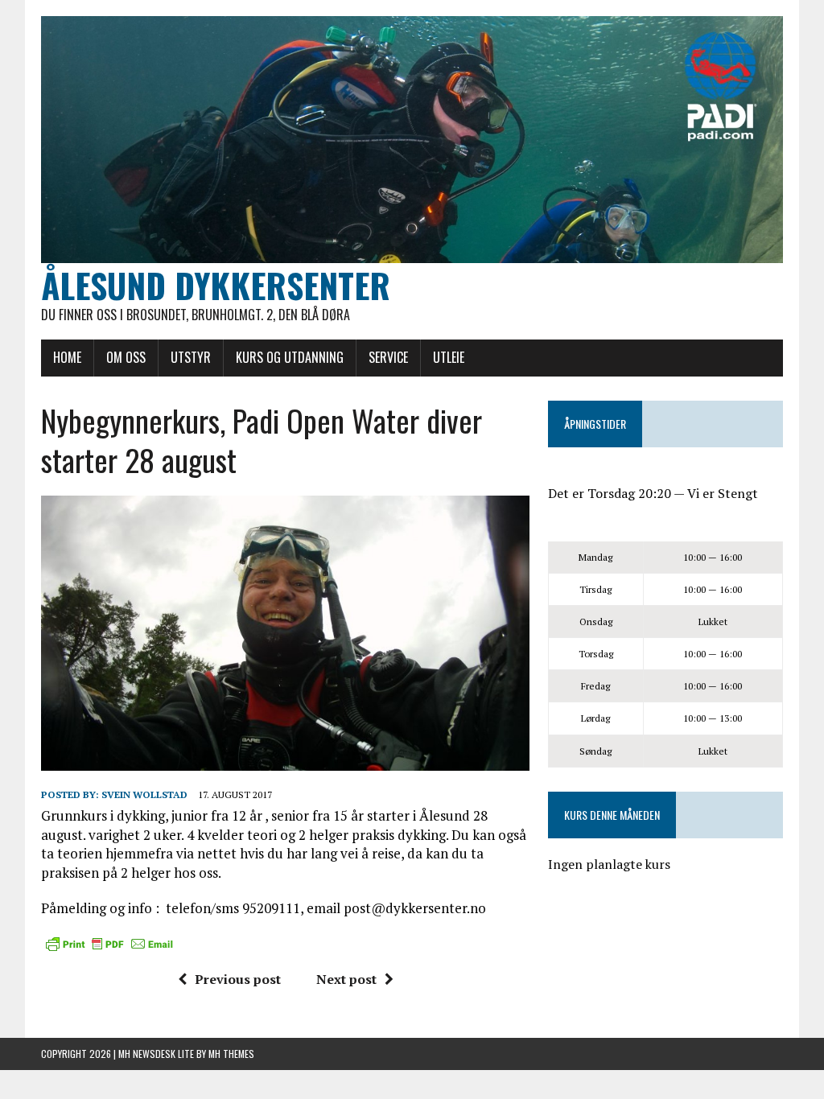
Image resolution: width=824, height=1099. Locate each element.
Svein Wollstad (144, 794)
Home (67, 357)
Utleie (448, 357)
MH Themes (231, 1053)
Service (388, 357)
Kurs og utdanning (290, 357)
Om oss (126, 357)
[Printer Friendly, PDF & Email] (109, 943)
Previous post (238, 979)
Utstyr (191, 357)
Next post (346, 979)
